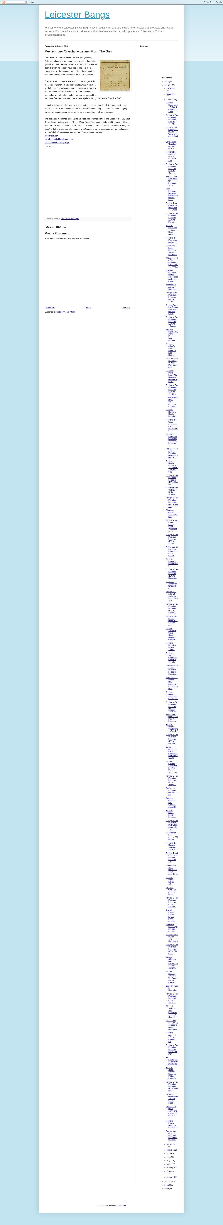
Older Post (126, 307)
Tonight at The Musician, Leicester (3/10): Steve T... (172, 998)
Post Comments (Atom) (65, 312)
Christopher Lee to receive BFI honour (172, 836)
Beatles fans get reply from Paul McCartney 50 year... (171, 1135)
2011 (166, 1185)
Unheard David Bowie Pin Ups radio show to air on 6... (171, 376)
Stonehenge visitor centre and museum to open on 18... (171, 1112)
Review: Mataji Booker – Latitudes (171, 813)
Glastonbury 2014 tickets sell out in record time (172, 869)
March (169, 1168)
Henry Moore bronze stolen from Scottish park (171, 620)
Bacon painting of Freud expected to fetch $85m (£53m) (172, 752)
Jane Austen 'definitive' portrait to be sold (171, 145)
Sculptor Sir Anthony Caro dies (171, 287)
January (170, 1177)
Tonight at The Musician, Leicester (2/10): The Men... (172, 1049)
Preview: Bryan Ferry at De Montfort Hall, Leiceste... (172, 335)
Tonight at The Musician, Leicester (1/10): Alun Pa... (172, 1086)
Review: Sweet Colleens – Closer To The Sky (171, 657)
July (168, 1154)
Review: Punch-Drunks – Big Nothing (172, 1124)
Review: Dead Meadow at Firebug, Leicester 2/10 (172, 857)
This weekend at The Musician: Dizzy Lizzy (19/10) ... (172, 453)
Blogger (122, 1205)
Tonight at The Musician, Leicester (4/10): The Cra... (172, 949)
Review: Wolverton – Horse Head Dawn (171, 230)
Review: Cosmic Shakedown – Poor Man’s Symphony (171, 766)
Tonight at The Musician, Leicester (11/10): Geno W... (172, 706)
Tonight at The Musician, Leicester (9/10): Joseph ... (172, 780)
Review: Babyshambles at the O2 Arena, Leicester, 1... (171, 439)
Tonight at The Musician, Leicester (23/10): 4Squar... (172, 321)
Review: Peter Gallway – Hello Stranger (172, 491)
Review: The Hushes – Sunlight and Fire (171, 846)
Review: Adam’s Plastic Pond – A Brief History (171, 349)
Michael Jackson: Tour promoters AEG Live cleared (171, 1011)
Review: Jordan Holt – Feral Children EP (172, 1037)
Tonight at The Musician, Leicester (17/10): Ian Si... (172, 502)
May (169, 1161)
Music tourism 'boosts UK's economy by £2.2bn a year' (172, 683)
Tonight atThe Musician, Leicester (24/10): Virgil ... (171, 297)
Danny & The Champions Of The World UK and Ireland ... (172, 132)
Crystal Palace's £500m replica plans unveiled (171, 915)
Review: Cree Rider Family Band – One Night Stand (171, 525)
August (170, 1150)
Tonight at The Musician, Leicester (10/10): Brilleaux (172, 739)
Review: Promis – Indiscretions (172, 562)
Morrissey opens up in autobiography (172, 513)
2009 (166, 1189)
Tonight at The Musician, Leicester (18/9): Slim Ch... (172, 480)
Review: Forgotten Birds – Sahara (171, 646)
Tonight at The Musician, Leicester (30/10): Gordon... (172, 168)
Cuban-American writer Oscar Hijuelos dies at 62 (171, 634)
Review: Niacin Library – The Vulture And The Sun (172, 466)
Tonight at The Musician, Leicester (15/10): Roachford (172, 573)
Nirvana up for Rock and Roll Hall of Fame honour (172, 551)
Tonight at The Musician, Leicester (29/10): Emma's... (172, 217)
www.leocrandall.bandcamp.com (59, 139)
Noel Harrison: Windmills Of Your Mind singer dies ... (172, 362)
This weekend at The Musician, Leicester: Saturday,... (172, 669)
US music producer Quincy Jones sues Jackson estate (172, 275)
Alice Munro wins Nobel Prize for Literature (172, 717)
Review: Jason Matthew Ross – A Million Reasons (171, 1073)
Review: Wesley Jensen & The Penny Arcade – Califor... (171, 976)
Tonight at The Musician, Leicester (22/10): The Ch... (172, 389)
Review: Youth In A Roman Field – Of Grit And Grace (172, 309)
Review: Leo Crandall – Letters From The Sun (171, 156)
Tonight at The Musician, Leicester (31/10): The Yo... (172, 119)
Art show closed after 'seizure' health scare (172, 1098)
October (170, 100)
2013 (166, 85)
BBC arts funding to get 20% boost (171, 891)
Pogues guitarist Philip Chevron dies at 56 (171, 802)
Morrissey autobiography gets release (171, 928)
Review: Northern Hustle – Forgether (171, 413)
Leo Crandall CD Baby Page (57, 142)
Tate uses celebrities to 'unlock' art (171, 585)
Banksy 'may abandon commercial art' (172, 791)
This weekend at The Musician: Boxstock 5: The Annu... (172, 262)
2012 (166, 1181)
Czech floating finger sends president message (172, 401)
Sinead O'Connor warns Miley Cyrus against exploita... (172, 962)
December (171, 88)
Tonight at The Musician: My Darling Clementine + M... (172, 825)
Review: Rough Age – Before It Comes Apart (172, 107)
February (170, 1171)
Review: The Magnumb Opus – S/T (171, 240)
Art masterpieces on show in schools (172, 1060)
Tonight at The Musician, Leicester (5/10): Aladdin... (172, 902)
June (169, 1157)
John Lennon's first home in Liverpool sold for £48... (172, 194)
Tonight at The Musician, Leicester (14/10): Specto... (172, 608)
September (171, 1144)
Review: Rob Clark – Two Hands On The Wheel (172, 206)
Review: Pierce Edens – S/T (170, 881)
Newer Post (50, 307)
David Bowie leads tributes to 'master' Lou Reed (171, 250)
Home (88, 307)
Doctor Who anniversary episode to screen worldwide (172, 1025)
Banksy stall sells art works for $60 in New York (172, 596)
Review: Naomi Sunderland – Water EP (172, 728)
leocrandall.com (52, 136)
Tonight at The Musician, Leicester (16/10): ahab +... (172, 539)
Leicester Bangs (77, 15)
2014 (166, 82)
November (171, 94)
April (169, 1164)
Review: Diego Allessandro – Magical (172, 695)
